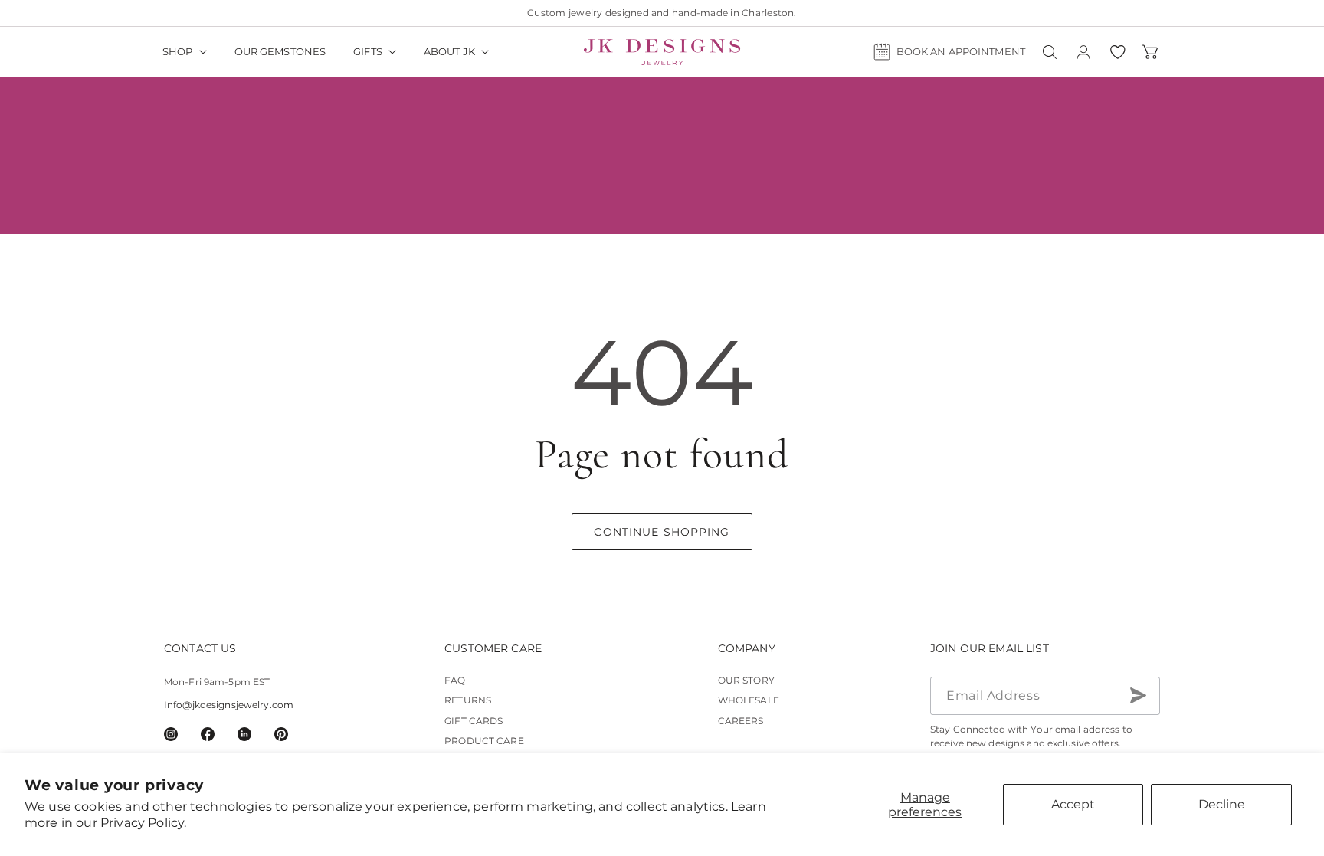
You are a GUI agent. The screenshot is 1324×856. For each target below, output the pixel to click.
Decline (1221, 804)
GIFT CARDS (473, 720)
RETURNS (467, 700)
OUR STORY (746, 680)
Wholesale (748, 700)
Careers (741, 720)
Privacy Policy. (143, 822)
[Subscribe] (1138, 696)
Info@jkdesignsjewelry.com (228, 704)
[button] (185, 52)
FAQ (454, 680)
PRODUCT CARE (483, 740)
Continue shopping (661, 532)
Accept (1073, 804)
